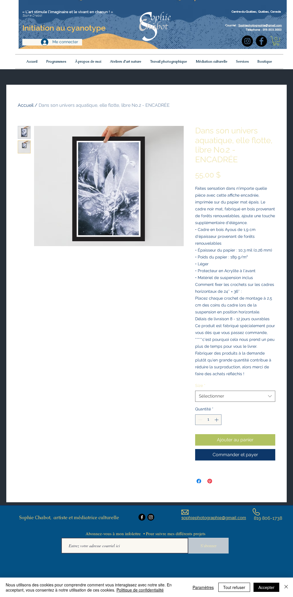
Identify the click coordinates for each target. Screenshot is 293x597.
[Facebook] (261, 41)
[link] (276, 41)
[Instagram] (247, 41)
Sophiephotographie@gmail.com (260, 25)
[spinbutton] (208, 420)
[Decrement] (199, 420)
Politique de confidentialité (140, 590)
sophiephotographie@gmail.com (213, 517)
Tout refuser (234, 587)
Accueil (25, 105)
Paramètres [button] (203, 587)
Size (200, 385)
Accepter (266, 587)
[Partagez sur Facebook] (198, 481)
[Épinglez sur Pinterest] (209, 481)
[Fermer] (286, 587)
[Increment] (217, 420)
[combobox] (235, 396)
